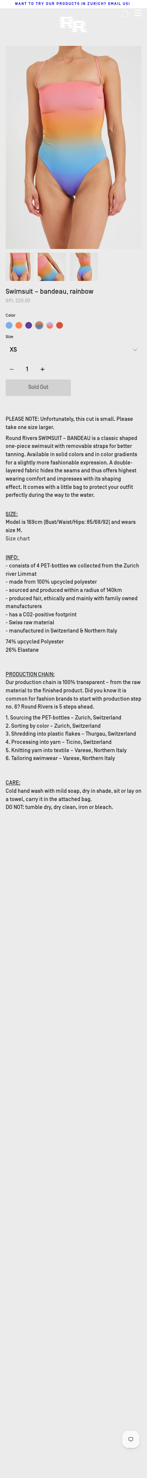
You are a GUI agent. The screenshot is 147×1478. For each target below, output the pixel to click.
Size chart (18, 539)
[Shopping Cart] (125, 13)
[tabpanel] (73, 147)
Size (9, 336)
